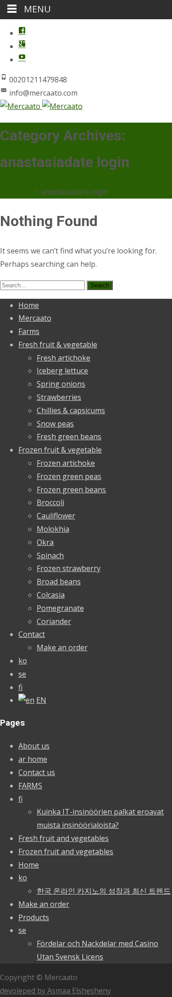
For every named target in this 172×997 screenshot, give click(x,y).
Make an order (62, 647)
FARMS (30, 786)
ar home (32, 759)
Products (33, 917)
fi (20, 687)
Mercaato (34, 318)
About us (34, 746)
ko (22, 661)
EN (41, 700)
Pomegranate (60, 608)
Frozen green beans (71, 490)
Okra (45, 542)
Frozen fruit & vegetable (60, 450)
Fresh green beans (69, 436)
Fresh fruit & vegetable (57, 345)
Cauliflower (56, 516)
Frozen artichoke (66, 463)
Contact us (36, 772)
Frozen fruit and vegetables (65, 851)
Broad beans (59, 582)
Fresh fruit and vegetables (63, 838)
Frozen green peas (69, 476)
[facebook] (22, 33)
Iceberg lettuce (62, 371)
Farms (28, 331)
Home (28, 305)
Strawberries (59, 397)
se (22, 674)
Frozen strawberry (68, 568)
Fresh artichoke (63, 358)
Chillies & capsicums (71, 410)
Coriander (54, 621)
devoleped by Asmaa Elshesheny (55, 991)
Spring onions (61, 384)
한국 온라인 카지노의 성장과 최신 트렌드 (104, 891)
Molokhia (53, 529)
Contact (31, 634)
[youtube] (22, 59)
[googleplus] (22, 46)
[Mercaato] (41, 106)
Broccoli (50, 502)
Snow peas (55, 424)
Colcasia (51, 595)
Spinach (50, 555)
